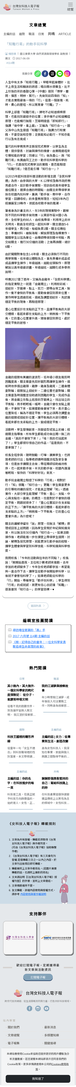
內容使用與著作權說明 (33, 894)
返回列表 (36, 605)
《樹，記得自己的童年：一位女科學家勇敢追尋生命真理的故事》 (39, 644)
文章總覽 (14, 1035)
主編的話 (9, 34)
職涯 (31, 34)
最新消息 (50, 1027)
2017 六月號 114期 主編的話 (31, 636)
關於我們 (14, 1027)
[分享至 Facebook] (45, 73)
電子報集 (14, 1043)
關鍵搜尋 (50, 1043)
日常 (41, 34)
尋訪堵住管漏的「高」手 (29, 630)
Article (64, 34)
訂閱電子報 (38, 977)
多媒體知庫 (51, 1035)
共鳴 (51, 34)
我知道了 (38, 1078)
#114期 (10, 62)
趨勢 (22, 34)
